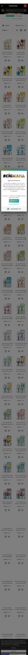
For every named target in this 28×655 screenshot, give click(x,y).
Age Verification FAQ (14, 201)
